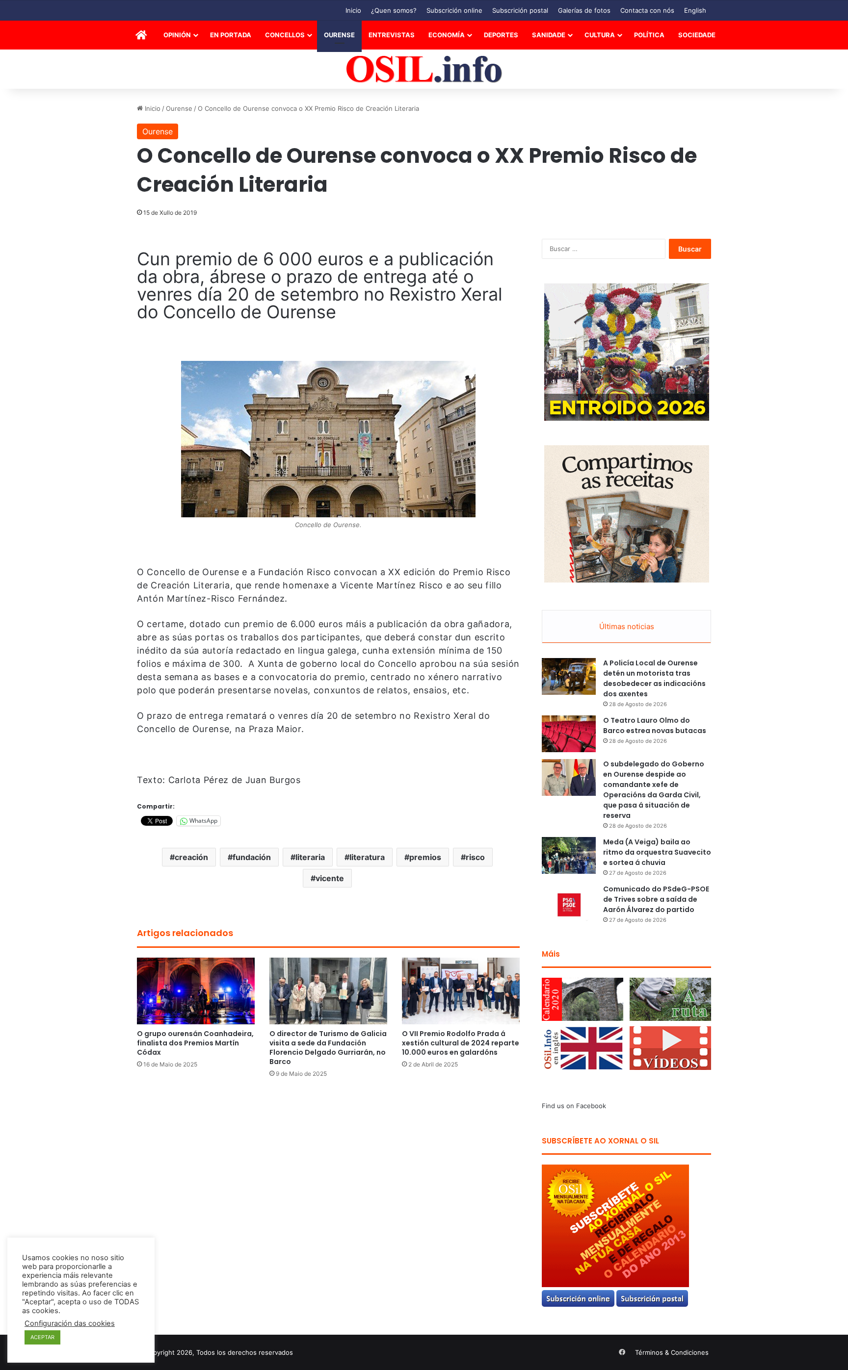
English (695, 10)
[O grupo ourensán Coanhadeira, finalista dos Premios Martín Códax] (196, 991)
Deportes (501, 35)
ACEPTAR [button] (42, 1337)
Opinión (177, 35)
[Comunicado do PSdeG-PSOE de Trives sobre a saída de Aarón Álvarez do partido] (569, 902)
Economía (446, 35)
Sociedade (697, 35)
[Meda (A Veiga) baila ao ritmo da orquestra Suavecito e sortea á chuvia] (569, 855)
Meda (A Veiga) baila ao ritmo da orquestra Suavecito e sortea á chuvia (657, 852)
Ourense (339, 35)
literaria (310, 857)
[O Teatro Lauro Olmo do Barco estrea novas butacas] (569, 733)
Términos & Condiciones (672, 1352)
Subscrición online (454, 10)
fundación (252, 857)
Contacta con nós (647, 10)
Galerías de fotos (584, 10)
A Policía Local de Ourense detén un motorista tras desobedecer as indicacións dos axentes (654, 678)
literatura (367, 857)
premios (425, 857)
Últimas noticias (626, 626)
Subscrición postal (520, 10)
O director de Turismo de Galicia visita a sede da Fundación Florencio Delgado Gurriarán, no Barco (328, 1047)
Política (649, 35)
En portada (230, 35)
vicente (330, 878)
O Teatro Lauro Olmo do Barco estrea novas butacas (654, 725)
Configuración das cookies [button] (70, 1323)
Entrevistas (392, 35)
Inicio (353, 10)
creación (191, 857)
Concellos (285, 35)
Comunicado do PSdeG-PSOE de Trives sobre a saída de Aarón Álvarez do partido (656, 899)
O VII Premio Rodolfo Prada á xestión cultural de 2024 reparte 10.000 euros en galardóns (460, 1043)
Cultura (599, 35)
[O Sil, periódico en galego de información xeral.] (424, 69)
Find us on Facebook (574, 1106)
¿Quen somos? (394, 10)
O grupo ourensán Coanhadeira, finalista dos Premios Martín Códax (195, 1043)
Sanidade (548, 35)
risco (475, 857)
